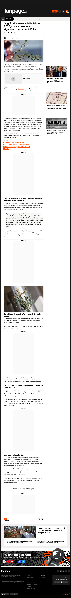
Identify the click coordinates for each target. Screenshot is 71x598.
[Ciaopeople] (66, 594)
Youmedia (29, 575)
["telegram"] (23, 561)
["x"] (15, 561)
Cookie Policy (30, 582)
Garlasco (61, 19)
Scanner (41, 19)
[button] (42, 38)
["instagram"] (8, 561)
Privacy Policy (30, 579)
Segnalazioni (30, 577)
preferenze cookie (31, 588)
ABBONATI (54, 11)
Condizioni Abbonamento (32, 584)
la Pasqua (21, 89)
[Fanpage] (6, 571)
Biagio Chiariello (14, 38)
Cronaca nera (19, 19)
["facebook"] (19, 561)
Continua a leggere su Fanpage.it (23, 489)
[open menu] (3, 19)
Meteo (25, 19)
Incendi (35, 19)
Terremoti (30, 19)
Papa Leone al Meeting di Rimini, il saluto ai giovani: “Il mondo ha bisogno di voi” (51, 530)
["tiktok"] (4, 561)
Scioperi (56, 19)
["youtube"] (12, 561)
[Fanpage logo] (14, 11)
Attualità (9, 19)
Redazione (29, 586)
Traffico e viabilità (48, 19)
